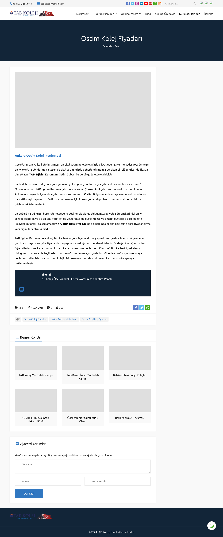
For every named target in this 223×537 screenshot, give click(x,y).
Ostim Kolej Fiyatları (35, 319)
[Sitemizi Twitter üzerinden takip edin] (132, 3)
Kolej (117, 45)
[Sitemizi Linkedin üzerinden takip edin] (141, 3)
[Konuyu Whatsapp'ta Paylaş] (147, 307)
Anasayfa (107, 45)
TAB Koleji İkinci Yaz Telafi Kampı (83, 376)
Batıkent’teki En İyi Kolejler (130, 375)
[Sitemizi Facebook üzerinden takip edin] (128, 3)
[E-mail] (21, 290)
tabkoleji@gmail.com (52, 3)
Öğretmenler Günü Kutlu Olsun (82, 419)
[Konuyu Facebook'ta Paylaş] (136, 307)
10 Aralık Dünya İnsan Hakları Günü (35, 419)
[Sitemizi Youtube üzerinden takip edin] (146, 3)
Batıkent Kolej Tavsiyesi (129, 417)
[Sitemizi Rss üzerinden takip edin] (159, 3)
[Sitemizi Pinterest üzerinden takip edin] (150, 3)
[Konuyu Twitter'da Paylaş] (141, 307)
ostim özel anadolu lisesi (64, 319)
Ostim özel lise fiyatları (94, 319)
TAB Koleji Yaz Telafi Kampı (36, 375)
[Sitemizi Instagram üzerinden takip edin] (137, 3)
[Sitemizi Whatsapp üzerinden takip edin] (155, 3)
